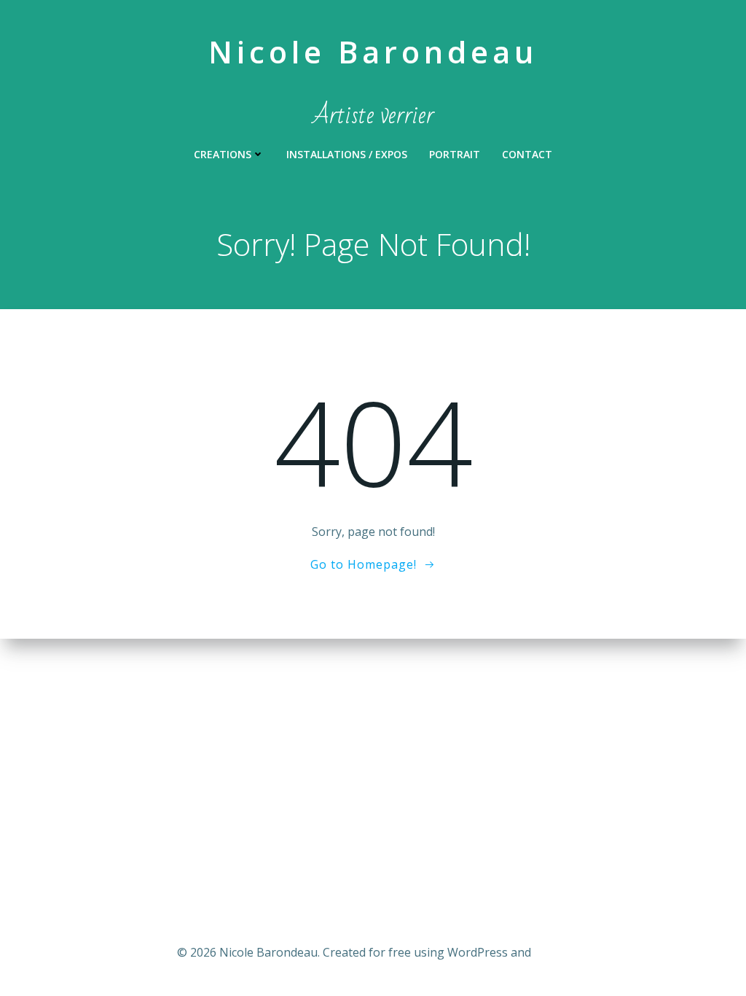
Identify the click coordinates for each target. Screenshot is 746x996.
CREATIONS (222, 154)
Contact (527, 154)
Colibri (552, 952)
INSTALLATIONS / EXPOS (346, 154)
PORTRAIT (454, 154)
